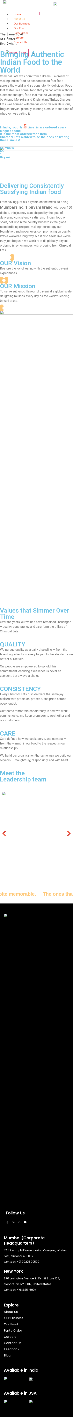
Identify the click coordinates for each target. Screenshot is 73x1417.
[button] (4, 833)
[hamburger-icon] (35, 13)
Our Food (20, 28)
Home (17, 14)
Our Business (22, 23)
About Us (19, 18)
